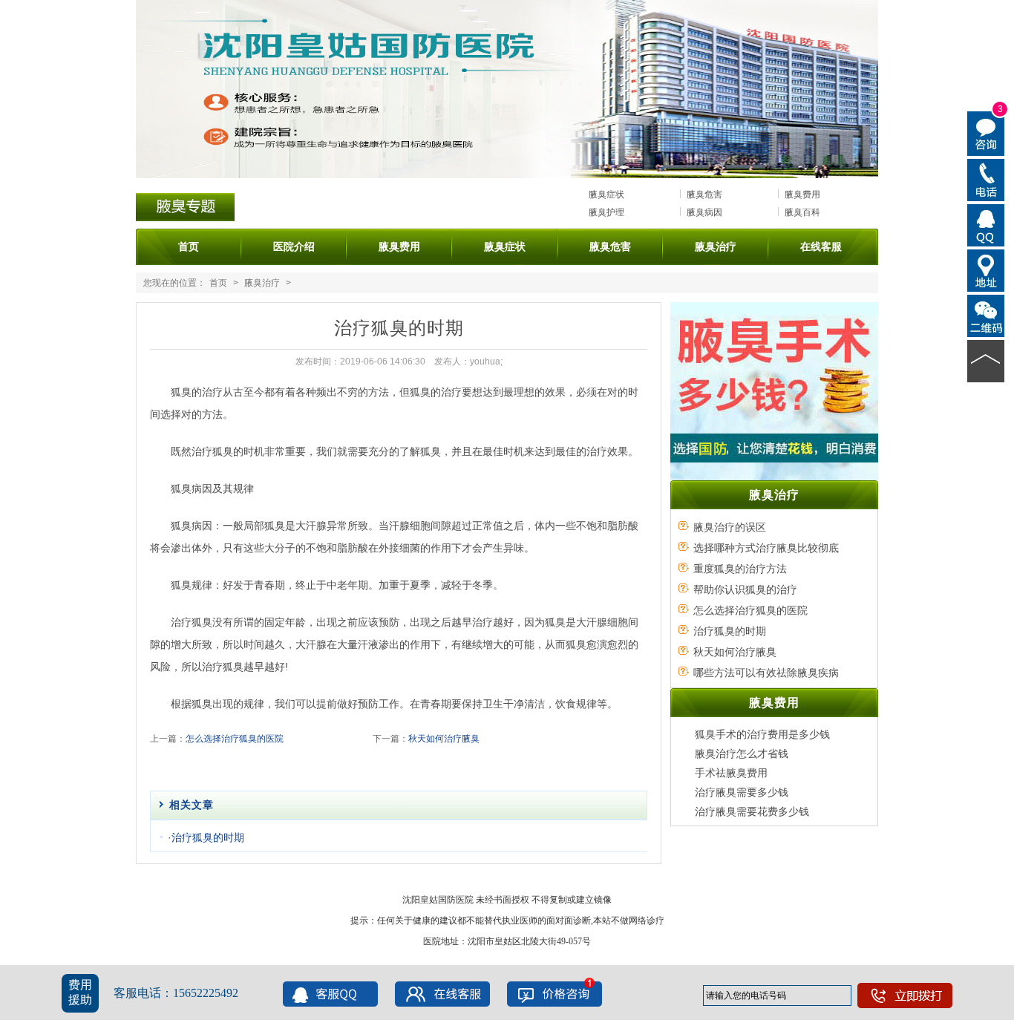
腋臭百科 (802, 212)
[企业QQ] (986, 224)
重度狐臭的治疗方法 (740, 569)
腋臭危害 (704, 194)
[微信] (986, 314)
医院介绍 (294, 246)
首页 (188, 246)
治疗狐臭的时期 (207, 837)
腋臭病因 (704, 212)
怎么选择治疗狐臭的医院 (235, 738)
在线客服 (821, 246)
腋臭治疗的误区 (729, 527)
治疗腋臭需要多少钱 (741, 792)
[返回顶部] (986, 360)
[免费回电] (986, 179)
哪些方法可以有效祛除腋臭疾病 (766, 673)
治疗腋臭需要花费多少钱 (752, 811)
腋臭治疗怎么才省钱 (741, 753)
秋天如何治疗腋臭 (444, 738)
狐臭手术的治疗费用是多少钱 (762, 734)
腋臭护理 (606, 212)
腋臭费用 (802, 194)
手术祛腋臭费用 (731, 773)
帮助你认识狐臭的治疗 (745, 589)
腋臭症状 (606, 194)
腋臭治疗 (715, 246)
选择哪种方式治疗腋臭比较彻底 (766, 548)
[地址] (986, 269)
